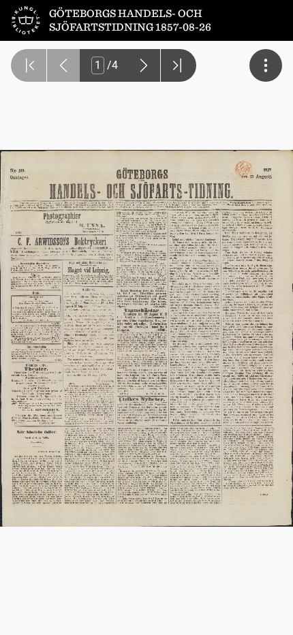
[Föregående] (63, 65)
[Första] (28, 65)
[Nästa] (143, 65)
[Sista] (178, 65)
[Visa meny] (265, 65)
